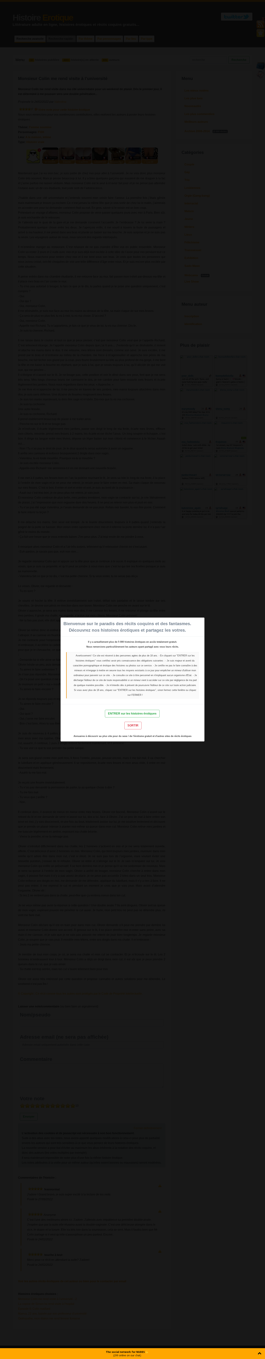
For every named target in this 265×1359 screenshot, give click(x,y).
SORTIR (132, 725)
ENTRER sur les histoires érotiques (132, 713)
